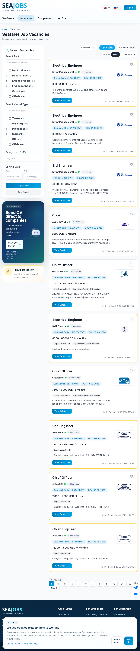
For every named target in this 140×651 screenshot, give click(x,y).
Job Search (63, 614)
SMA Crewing (59, 326)
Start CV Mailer (12, 244)
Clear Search (23, 192)
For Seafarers (120, 614)
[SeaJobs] (24, 7)
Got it (129, 640)
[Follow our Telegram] (135, 587)
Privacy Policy (30, 644)
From (8, 171)
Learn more (117, 640)
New (115, 54)
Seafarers (8, 18)
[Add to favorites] (131, 64)
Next (53, 588)
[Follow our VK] (135, 593)
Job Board (63, 18)
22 (130, 584)
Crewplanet (58, 377)
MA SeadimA (59, 271)
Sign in (130, 7)
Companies (44, 18)
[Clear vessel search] (38, 110)
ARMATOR (57, 432)
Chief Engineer (64, 529)
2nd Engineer (63, 426)
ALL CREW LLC (60, 221)
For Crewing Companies (97, 614)
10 (114, 584)
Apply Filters (23, 185)
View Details (61, 100)
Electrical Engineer (67, 65)
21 (122, 584)
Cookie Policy (13, 644)
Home (5, 29)
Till (25, 171)
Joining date (129, 54)
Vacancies (26, 18)
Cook (56, 215)
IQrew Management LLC (64, 72)
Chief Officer (62, 265)
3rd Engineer (62, 165)
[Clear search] (38, 62)
